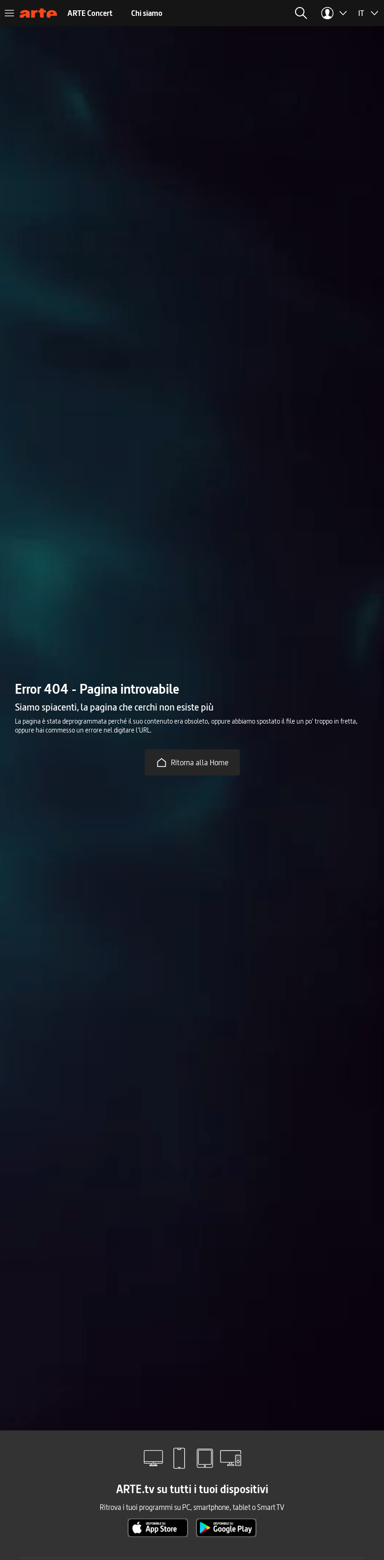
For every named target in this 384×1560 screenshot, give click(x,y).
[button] (301, 13)
